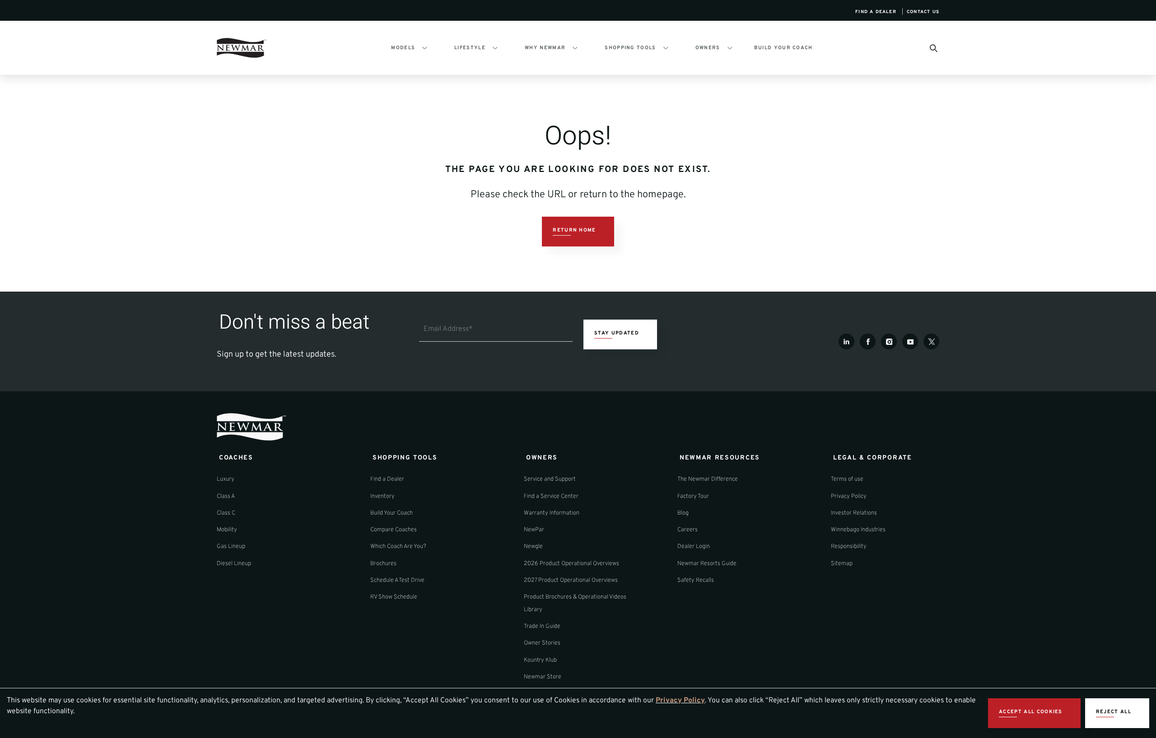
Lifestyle (469, 48)
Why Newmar (545, 48)
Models (403, 48)
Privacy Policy (680, 700)
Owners (707, 48)
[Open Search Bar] (933, 48)
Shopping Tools (630, 48)
